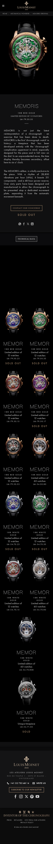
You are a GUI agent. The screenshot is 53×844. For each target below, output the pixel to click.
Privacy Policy (26, 822)
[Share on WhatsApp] (19, 224)
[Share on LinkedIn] (32, 224)
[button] (3, 6)
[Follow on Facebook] (15, 797)
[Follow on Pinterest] (32, 797)
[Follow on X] (26, 797)
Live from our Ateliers (35, 820)
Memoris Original (40, 14)
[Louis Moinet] (26, 5)
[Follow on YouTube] (37, 797)
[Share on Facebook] (24, 224)
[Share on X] (28, 224)
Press (9, 820)
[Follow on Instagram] (21, 797)
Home (5, 14)
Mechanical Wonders (20, 14)
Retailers (18, 820)
